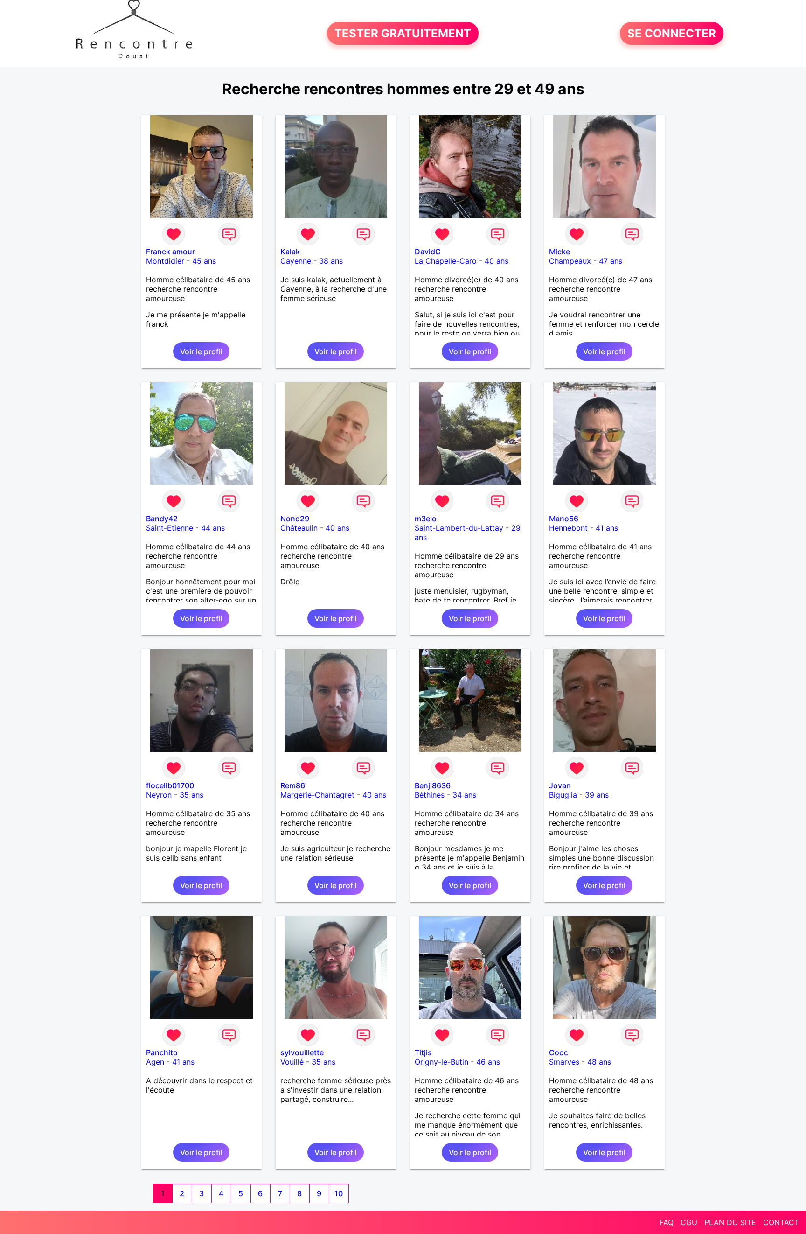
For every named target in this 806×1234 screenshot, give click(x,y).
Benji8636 (433, 785)
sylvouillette (302, 1052)
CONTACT (781, 1222)
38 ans (331, 261)
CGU (689, 1222)
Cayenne (295, 261)
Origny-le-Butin (441, 1061)
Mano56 (563, 518)
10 (338, 1193)
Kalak (290, 251)
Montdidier (165, 261)
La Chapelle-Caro (446, 261)
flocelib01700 (170, 785)
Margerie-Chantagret (317, 794)
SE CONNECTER (671, 33)
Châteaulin (299, 528)
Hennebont (568, 528)
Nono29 (294, 518)
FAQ (667, 1222)
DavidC (428, 251)
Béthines (430, 794)
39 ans (597, 794)
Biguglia (563, 794)
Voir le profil (201, 351)
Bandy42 (162, 518)
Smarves (564, 1061)
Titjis (423, 1052)
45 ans (204, 261)
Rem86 (292, 785)
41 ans (607, 528)
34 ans (464, 794)
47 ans (610, 261)
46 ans (488, 1061)
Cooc (558, 1052)
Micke (559, 251)
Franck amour (170, 251)
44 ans (213, 528)
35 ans (191, 794)
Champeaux (570, 261)
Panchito (162, 1052)
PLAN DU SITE (730, 1222)
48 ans (599, 1061)
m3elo (426, 518)
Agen (155, 1061)
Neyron (159, 794)
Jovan (560, 785)
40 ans (496, 261)
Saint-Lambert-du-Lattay (459, 528)
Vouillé (292, 1061)
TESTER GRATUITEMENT (402, 33)
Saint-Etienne (169, 528)
